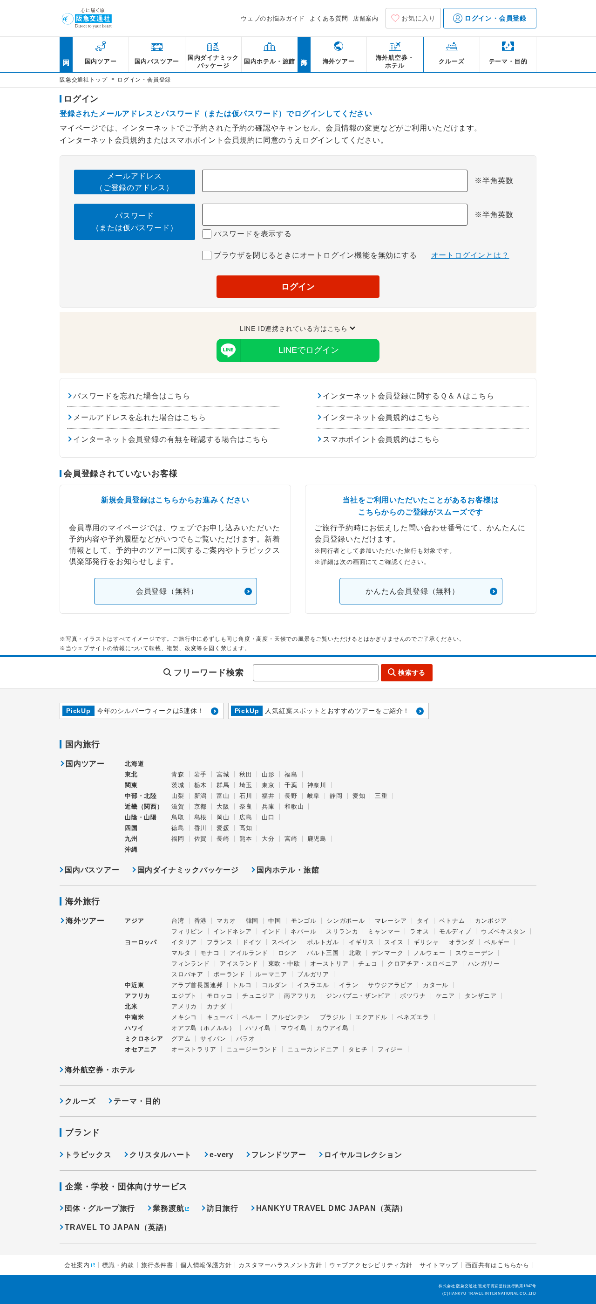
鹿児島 (316, 839)
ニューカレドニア (313, 1049)
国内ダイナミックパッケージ (188, 870)
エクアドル (371, 1017)
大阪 (223, 806)
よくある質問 (329, 18)
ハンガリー (484, 964)
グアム (180, 1039)
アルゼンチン (290, 1017)
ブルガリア (313, 974)
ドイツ (251, 942)
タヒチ (357, 1049)
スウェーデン (474, 953)
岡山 (223, 817)
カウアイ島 (332, 1028)
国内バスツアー (92, 870)
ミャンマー (384, 931)
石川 (245, 796)
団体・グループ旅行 (100, 1208)
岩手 (200, 774)
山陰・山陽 (141, 817)
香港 (200, 921)
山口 (268, 817)
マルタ (180, 953)
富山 (223, 796)
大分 (268, 839)
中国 (274, 921)
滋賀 (177, 806)
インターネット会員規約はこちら (381, 417)
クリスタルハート (160, 1155)
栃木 (200, 785)
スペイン (284, 942)
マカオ (226, 921)
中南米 (134, 1017)
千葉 (291, 785)
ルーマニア (271, 974)
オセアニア (141, 1049)
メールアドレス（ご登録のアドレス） (134, 182)
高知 (245, 828)
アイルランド (249, 953)
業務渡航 (168, 1208)
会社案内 (77, 1265)
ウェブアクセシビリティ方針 (371, 1265)
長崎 (223, 839)
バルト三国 (323, 953)
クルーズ (80, 1101)
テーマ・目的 (137, 1101)
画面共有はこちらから (497, 1265)
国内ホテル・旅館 (288, 870)
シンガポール (345, 921)
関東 (131, 785)
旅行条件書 (157, 1265)
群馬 (223, 785)
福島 (291, 774)
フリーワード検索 (209, 672)
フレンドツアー (278, 1155)
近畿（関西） (144, 806)
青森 (177, 774)
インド (271, 931)
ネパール (303, 931)
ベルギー (497, 942)
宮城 (223, 774)
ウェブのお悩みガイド (273, 18)
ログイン (298, 286)
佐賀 (200, 839)
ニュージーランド (252, 1049)
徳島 (177, 828)
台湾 (177, 921)
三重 (381, 796)
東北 (131, 774)
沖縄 (131, 849)
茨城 (177, 785)
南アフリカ (300, 996)
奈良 (245, 806)
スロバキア (187, 974)
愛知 (359, 796)
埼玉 (245, 785)
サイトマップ (439, 1265)
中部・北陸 (141, 796)
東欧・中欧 (284, 964)
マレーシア (391, 921)
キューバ (219, 1017)
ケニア (445, 996)
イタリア (184, 942)
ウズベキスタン (503, 931)
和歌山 (294, 806)
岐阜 (313, 796)
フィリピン (187, 931)
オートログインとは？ (470, 255)
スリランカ (342, 931)
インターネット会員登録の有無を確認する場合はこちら (171, 439)
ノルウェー (429, 953)
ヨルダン (274, 985)
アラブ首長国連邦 (197, 985)
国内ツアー (85, 764)
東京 (268, 785)
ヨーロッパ (141, 942)
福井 (268, 796)
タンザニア (481, 996)
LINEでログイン (308, 350)
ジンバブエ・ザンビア (358, 996)
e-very (222, 1155)
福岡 (177, 839)
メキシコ (184, 1017)
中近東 (134, 985)
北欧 (355, 953)
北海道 (134, 764)
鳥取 (177, 817)
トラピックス (88, 1155)
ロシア (287, 953)
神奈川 (316, 785)
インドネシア (232, 931)
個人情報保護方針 (205, 1265)
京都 (200, 806)
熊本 (245, 839)
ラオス (419, 931)
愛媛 (223, 828)
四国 (131, 828)
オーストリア (329, 964)
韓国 (252, 921)
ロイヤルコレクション (363, 1155)
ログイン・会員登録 (494, 18)
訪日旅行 (222, 1208)
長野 (291, 796)
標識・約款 (118, 1265)
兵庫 (268, 806)
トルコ (241, 985)
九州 (131, 839)
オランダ (461, 942)
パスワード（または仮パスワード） (135, 222)
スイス (393, 942)
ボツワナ (413, 996)
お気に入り (418, 18)
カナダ (216, 1006)
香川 (200, 828)
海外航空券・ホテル (100, 1070)
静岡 (336, 796)
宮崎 (291, 839)
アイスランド (239, 964)
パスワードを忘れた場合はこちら (131, 396)
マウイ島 (293, 1028)
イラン (348, 985)
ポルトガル (323, 942)
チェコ (367, 964)
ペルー (251, 1017)
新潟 (200, 796)
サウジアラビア (390, 985)
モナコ (209, 953)
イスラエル (313, 985)
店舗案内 (366, 18)
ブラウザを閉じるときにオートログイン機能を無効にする (314, 255)
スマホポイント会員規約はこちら (381, 439)
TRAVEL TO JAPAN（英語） (118, 1227)
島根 (200, 817)
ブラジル (332, 1017)
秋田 (245, 774)
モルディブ (455, 931)
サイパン (213, 1039)
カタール (435, 985)
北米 (131, 1006)
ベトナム (452, 921)
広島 (245, 817)
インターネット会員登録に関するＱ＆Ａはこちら (408, 396)
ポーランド (229, 974)
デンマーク (388, 953)
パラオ (245, 1039)
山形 (268, 774)
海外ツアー (85, 921)
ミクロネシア (144, 1039)
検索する (412, 672)
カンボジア (491, 921)
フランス (219, 942)
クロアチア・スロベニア (422, 964)
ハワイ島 (258, 1028)
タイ (423, 921)
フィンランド (190, 964)
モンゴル (304, 921)
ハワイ (134, 1028)
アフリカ (137, 996)
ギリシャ (426, 942)
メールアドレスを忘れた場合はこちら (139, 417)
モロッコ (219, 996)
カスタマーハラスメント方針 (280, 1265)
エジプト (184, 996)
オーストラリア (194, 1049)
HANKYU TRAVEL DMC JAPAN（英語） (332, 1208)
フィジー (390, 1049)
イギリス (361, 942)
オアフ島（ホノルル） (203, 1028)
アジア (134, 921)
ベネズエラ (413, 1017)
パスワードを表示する (251, 234)
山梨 (177, 796)
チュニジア (258, 996)
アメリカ (184, 1006)
